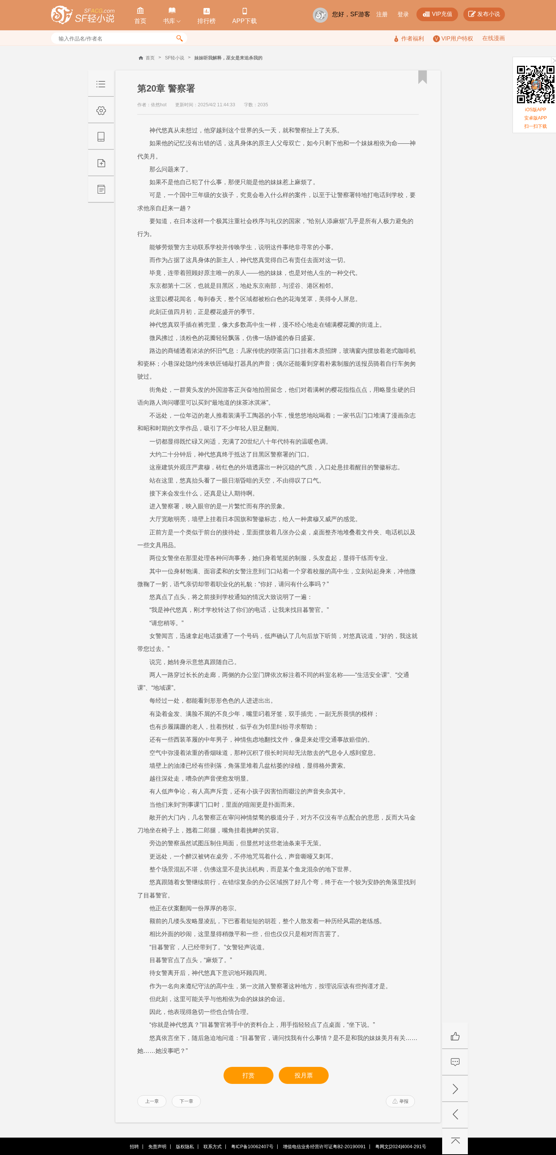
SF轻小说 (174, 58)
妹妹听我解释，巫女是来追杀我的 (228, 58)
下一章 (186, 1101)
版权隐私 (185, 1146)
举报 (400, 1101)
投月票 (304, 1075)
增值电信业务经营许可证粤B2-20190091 (324, 1146)
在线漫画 (493, 38)
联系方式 (212, 1146)
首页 (150, 58)
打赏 (248, 1075)
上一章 (152, 1101)
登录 (403, 14)
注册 (382, 14)
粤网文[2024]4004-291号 (400, 1146)
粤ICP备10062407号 (252, 1146)
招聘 (134, 1146)
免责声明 (157, 1146)
